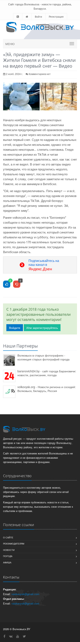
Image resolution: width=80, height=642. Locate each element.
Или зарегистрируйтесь (42, 328)
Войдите (14, 328)
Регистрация (56, 16)
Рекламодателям (13, 543)
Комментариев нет (40, 74)
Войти (38, 16)
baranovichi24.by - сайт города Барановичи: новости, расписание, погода (46, 373)
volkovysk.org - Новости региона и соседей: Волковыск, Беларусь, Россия (46, 389)
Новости (9, 549)
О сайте (8, 537)
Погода (7, 556)
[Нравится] (6, 284)
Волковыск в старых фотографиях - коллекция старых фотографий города (43, 357)
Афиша (7, 562)
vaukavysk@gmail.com (25, 594)
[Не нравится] (16, 284)
